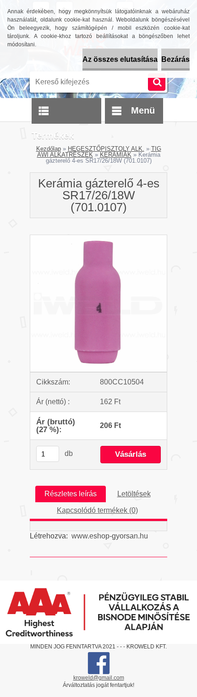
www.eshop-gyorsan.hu (109, 536)
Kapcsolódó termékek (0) (97, 510)
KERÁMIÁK (115, 154)
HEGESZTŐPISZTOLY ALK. (106, 148)
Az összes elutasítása (120, 59)
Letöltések (134, 494)
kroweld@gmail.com (98, 678)
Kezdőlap (48, 148)
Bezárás (175, 59)
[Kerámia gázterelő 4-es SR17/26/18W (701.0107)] (98, 238)
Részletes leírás (70, 494)
